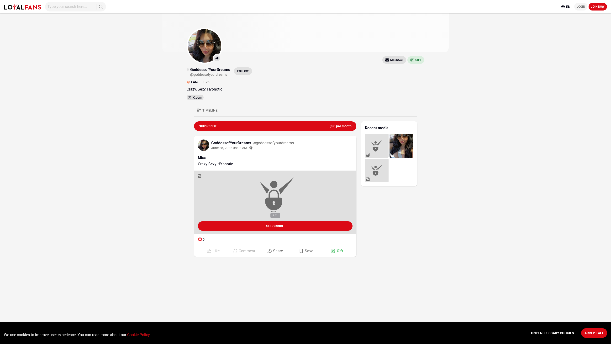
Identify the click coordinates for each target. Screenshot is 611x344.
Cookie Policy (138, 335)
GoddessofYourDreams (231, 143)
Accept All (594, 333)
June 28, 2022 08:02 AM (229, 148)
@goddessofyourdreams (273, 143)
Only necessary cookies (552, 333)
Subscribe (275, 226)
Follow (243, 71)
